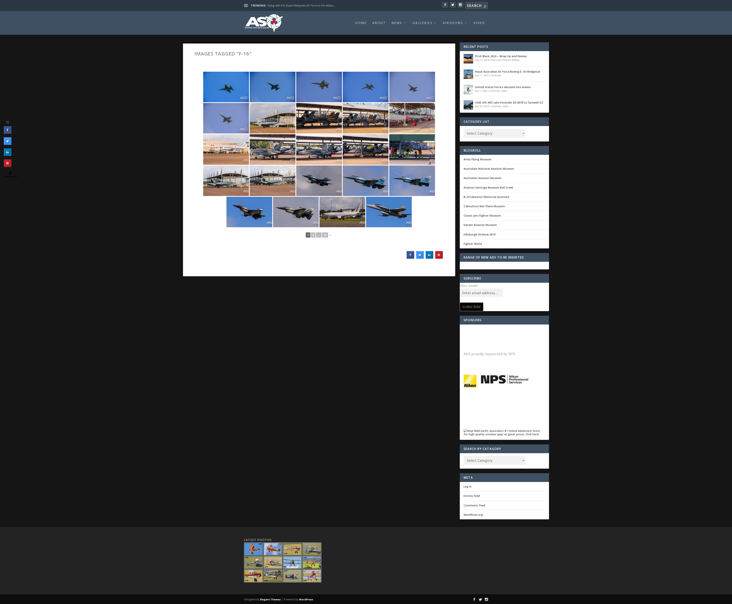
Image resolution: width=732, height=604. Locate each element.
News (397, 23)
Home (361, 23)
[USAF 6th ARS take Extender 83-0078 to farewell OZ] (468, 105)
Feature (506, 60)
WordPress (306, 599)
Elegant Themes (270, 599)
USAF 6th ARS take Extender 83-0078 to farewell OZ (509, 102)
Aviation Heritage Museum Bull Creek (488, 187)
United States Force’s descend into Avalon (503, 87)
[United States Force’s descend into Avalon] (468, 89)
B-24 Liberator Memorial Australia (486, 197)
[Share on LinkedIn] (7, 155)
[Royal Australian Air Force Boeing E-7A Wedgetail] (468, 74)
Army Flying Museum (477, 159)
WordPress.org (473, 514)
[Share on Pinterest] (439, 257)
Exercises (496, 60)
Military (516, 60)
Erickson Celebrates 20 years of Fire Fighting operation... (301, 5)
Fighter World (473, 244)
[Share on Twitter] (420, 257)
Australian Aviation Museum (483, 178)
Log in (468, 486)
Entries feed (472, 496)
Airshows (453, 23)
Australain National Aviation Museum (489, 168)
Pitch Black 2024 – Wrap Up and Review (501, 56)
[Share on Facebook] (410, 257)
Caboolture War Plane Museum (484, 206)
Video (479, 23)
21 (325, 235)
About (379, 23)
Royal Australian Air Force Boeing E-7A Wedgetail (507, 71)
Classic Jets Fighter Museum (482, 215)
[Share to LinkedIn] (429, 257)
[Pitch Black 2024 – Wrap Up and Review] (468, 58)
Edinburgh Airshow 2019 (479, 234)
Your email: (469, 285)
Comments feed (474, 505)
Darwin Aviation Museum (480, 225)
